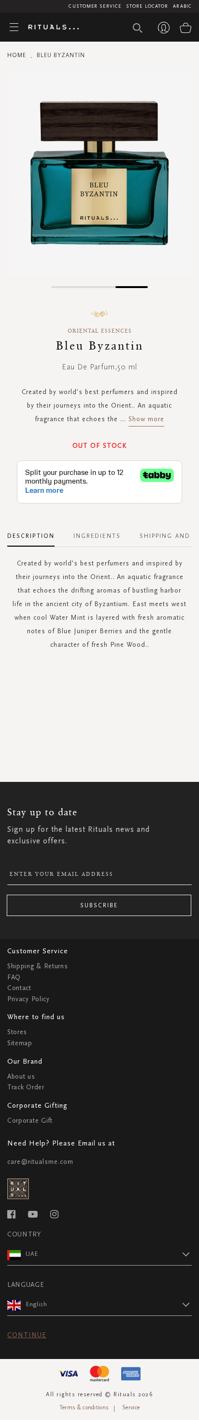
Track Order (25, 1087)
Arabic (182, 6)
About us (21, 1076)
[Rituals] (50, 27)
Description (31, 536)
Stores (17, 1032)
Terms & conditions (84, 1407)
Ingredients (97, 536)
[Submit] (137, 28)
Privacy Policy (28, 999)
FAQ (14, 977)
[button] (67, 287)
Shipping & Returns (37, 966)
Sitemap (19, 1043)
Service (131, 1407)
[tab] (35, 532)
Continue (26, 1335)
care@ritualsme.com (40, 1162)
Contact (19, 988)
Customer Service (95, 6)
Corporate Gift (30, 1120)
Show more (146, 419)
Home (16, 55)
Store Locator (147, 6)
